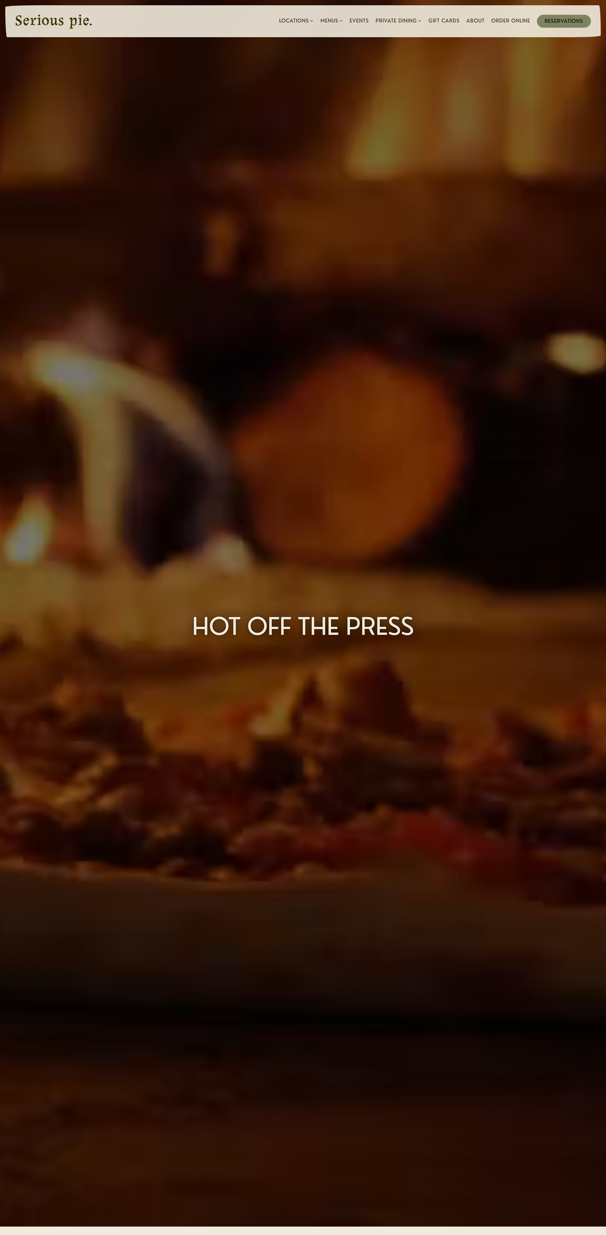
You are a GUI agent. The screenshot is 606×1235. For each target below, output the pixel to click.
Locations (296, 20)
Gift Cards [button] (444, 21)
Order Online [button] (510, 21)
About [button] (475, 21)
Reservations (564, 21)
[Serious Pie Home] (53, 21)
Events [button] (359, 21)
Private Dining (398, 20)
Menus (332, 20)
